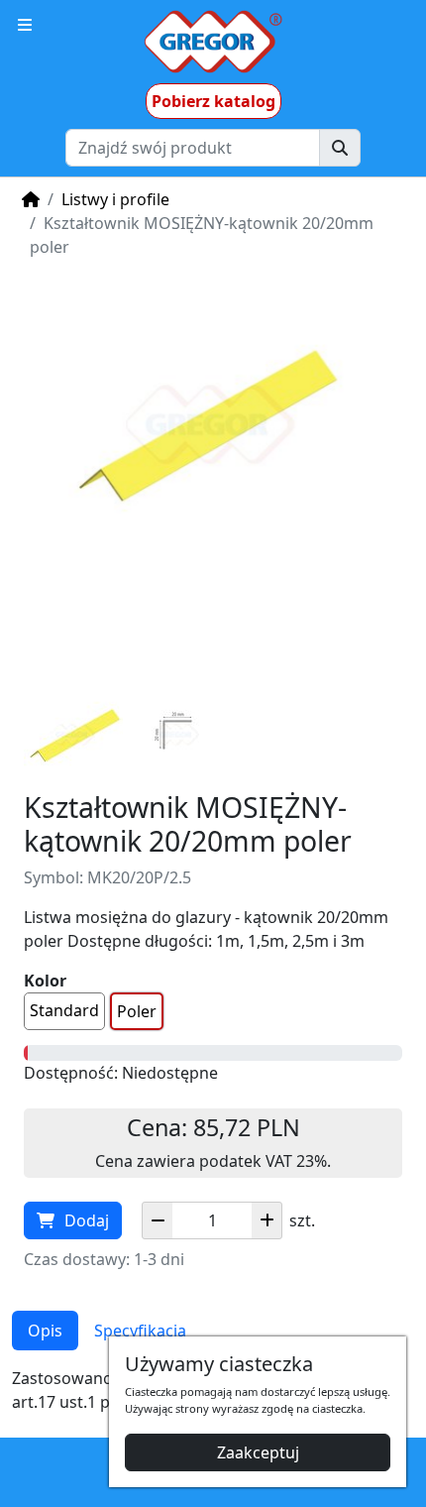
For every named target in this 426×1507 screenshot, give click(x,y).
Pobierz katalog (213, 101)
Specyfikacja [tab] (140, 1330)
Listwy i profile (115, 199)
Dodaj (86, 1220)
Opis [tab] (45, 1330)
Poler (137, 1011)
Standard (64, 1010)
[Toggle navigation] (25, 25)
